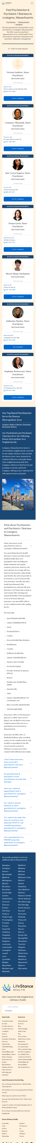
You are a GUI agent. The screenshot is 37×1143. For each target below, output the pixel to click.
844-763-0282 (10, 289)
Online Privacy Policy (24, 1039)
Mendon (21, 874)
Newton (21, 893)
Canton (5, 896)
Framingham (7, 920)
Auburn (5, 871)
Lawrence (6, 944)
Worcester (22, 968)
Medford (22, 865)
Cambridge (6, 893)
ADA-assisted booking (24, 1049)
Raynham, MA (8, 385)
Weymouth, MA (9, 238)
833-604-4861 (10, 390)
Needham (22, 887)
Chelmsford (7, 899)
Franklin (5, 923)
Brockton (6, 887)
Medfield (6, 971)
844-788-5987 (10, 141)
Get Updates (8, 1011)
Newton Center (24, 896)
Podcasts (21, 1024)
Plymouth (22, 920)
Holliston (6, 932)
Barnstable (7, 874)
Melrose (21, 871)
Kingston (6, 941)
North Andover (24, 899)
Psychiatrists (11, 22)
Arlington (5, 424)
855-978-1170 (10, 242)
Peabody (21, 917)
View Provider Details (17, 78)
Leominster (7, 947)
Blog (19, 1026)
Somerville (22, 935)
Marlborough (7, 968)
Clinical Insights (23, 1029)
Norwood (22, 914)
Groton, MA (7, 187)
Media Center (22, 1031)
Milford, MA (7, 285)
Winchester (6, 427)
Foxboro (5, 914)
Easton (5, 908)
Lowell (5, 953)
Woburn (14, 427)
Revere (21, 929)
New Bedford (23, 890)
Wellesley (22, 956)
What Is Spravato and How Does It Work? (14, 1096)
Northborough (24, 902)
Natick (21, 883)
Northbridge (23, 905)
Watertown (23, 953)
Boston (5, 883)
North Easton (24, 908)
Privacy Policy (22, 1036)
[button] (7, 1026)
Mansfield (6, 965)
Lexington (19, 24)
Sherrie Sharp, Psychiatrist (18, 274)
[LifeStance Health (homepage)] (6, 3)
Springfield (23, 938)
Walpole (21, 947)
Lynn (4, 956)
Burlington (27, 424)
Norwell (21, 911)
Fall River (6, 911)
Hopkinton (6, 938)
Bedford (13, 424)
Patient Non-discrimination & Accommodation (23, 1044)
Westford (22, 959)
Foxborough (7, 917)
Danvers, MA (8, 137)
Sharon (21, 932)
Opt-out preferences (24, 1067)
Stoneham (22, 941)
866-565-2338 (10, 340)
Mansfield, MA (8, 335)
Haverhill (6, 929)
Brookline (6, 890)
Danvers (5, 905)
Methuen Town (24, 877)
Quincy (21, 923)
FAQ (19, 1034)
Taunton (21, 944)
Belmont (19, 424)
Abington (6, 865)
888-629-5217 (10, 192)
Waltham (22, 950)
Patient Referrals (23, 1021)
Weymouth (22, 962)
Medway (21, 868)
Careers (21, 1136)
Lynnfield (6, 959)
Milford (21, 880)
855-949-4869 (10, 91)
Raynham (22, 926)
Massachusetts (23, 22)
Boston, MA (7, 87)
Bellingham (7, 880)
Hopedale (6, 935)
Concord (5, 902)
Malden (5, 962)
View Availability (18, 347)
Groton (5, 926)
